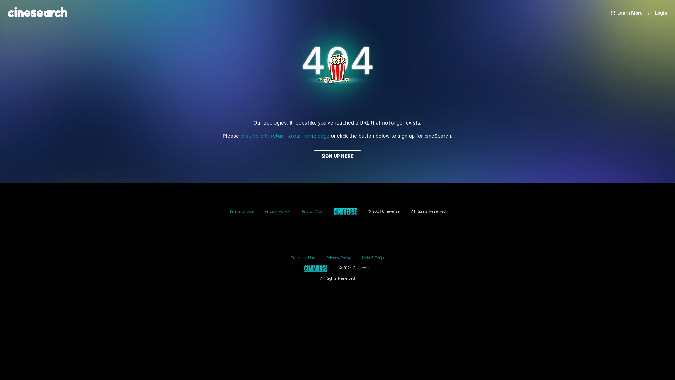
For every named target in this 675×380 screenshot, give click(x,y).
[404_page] (337, 17)
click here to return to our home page (285, 136)
